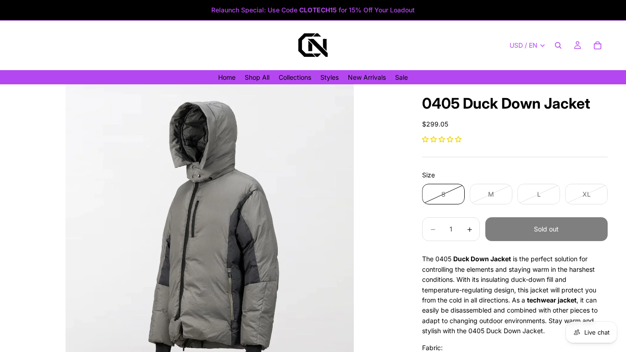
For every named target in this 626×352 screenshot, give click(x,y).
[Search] (558, 45)
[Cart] (598, 45)
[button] (441, 139)
